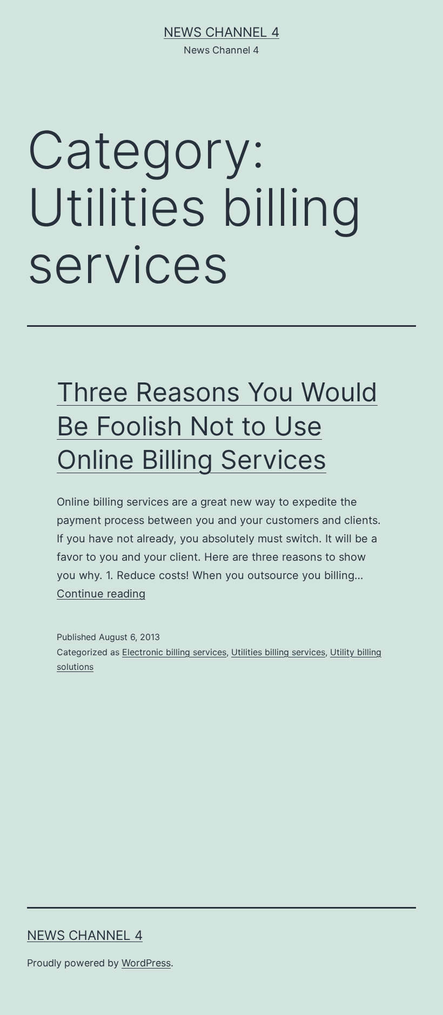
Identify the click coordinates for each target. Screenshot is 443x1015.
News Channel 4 (221, 32)
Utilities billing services (278, 652)
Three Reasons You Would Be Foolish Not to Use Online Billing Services (217, 425)
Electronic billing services (174, 652)
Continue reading (101, 593)
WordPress (146, 963)
